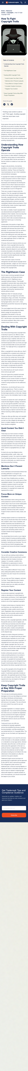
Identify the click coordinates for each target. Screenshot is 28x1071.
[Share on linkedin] (4, 104)
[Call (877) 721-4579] (21, 2)
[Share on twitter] (8, 104)
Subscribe (14, 815)
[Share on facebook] (12, 104)
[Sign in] (25, 2)
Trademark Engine (6, 723)
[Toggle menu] (3, 2)
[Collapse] (24, 60)
